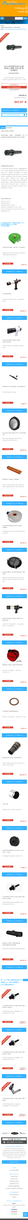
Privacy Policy (14, 1176)
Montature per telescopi (7, 27)
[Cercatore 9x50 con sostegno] (14, 331)
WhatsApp (14, 1214)
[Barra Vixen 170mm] (14, 470)
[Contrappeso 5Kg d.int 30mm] (14, 516)
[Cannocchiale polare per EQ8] (14, 1089)
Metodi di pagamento (14, 1186)
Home (2, 25)
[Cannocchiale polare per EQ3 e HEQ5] (14, 996)
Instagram (14, 1211)
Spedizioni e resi (14, 1183)
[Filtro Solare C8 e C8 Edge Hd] (14, 423)
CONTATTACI (14, 1162)
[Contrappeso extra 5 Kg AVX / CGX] (14, 841)
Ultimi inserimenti (14, 1194)
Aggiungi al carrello (14, 271)
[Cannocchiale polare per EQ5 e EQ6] (14, 887)
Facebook (14, 1209)
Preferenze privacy (14, 1181)
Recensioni (9, 127)
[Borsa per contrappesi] (14, 655)
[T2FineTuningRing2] (14, 702)
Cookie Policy (14, 1179)
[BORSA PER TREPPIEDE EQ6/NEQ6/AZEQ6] (14, 934)
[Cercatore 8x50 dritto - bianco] (14, 609)
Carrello (19, 8)
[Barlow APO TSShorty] (14, 748)
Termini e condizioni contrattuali (14, 1188)
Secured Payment (15, 1142)
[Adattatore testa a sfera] (14, 238)
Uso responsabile (14, 1170)
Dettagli (3, 127)
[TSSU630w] (14, 284)
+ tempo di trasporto (14, 89)
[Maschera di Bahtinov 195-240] (14, 563)
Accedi (21, 11)
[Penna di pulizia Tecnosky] (14, 377)
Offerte (14, 1197)
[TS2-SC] (14, 794)
